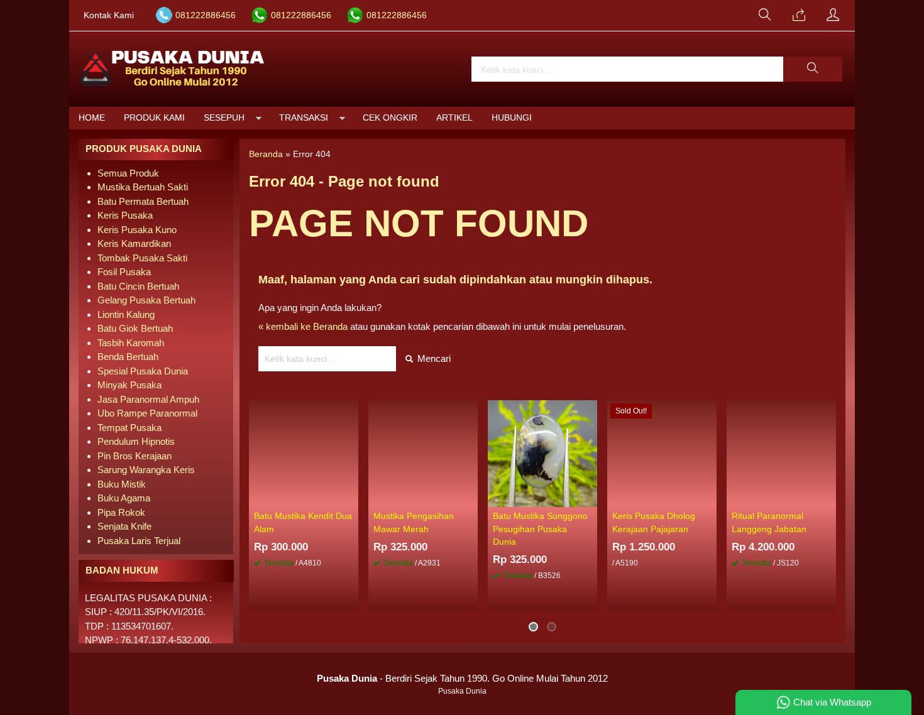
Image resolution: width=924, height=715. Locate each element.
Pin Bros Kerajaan (134, 455)
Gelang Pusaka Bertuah (146, 300)
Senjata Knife (124, 526)
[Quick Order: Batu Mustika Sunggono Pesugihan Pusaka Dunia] (589, 497)
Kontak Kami (109, 15)
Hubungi (512, 118)
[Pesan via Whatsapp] (799, 16)
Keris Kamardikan (134, 243)
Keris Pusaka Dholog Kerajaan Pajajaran (653, 522)
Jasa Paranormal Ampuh (148, 399)
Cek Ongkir (390, 118)
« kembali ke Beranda (303, 326)
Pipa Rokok (121, 512)
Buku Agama (123, 498)
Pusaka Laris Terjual (138, 540)
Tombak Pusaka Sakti (142, 258)
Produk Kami (154, 118)
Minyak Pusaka (129, 384)
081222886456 (205, 15)
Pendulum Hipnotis (136, 441)
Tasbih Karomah (130, 342)
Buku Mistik (121, 484)
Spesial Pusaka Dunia (142, 371)
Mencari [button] (433, 358)
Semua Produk (128, 173)
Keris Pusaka (125, 215)
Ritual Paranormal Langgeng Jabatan (769, 522)
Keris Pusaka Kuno (137, 229)
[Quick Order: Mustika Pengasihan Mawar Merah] (470, 497)
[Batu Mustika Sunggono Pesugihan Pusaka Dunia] (542, 452)
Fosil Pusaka (124, 271)
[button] (812, 69)
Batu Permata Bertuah (143, 201)
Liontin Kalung (126, 314)
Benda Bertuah (127, 356)
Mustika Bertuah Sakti (142, 187)
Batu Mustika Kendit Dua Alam (303, 522)
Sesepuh (224, 118)
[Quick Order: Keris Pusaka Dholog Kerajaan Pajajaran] (709, 497)
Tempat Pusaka (129, 427)
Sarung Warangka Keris (146, 469)
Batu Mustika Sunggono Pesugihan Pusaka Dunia (540, 529)
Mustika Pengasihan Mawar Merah (413, 522)
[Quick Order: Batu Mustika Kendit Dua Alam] (350, 497)
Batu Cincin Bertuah (138, 286)
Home (92, 118)
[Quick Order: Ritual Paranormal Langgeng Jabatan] (828, 497)
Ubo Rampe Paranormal (147, 413)
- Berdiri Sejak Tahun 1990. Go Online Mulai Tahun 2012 (462, 678)
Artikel (454, 118)
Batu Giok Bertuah (135, 328)
